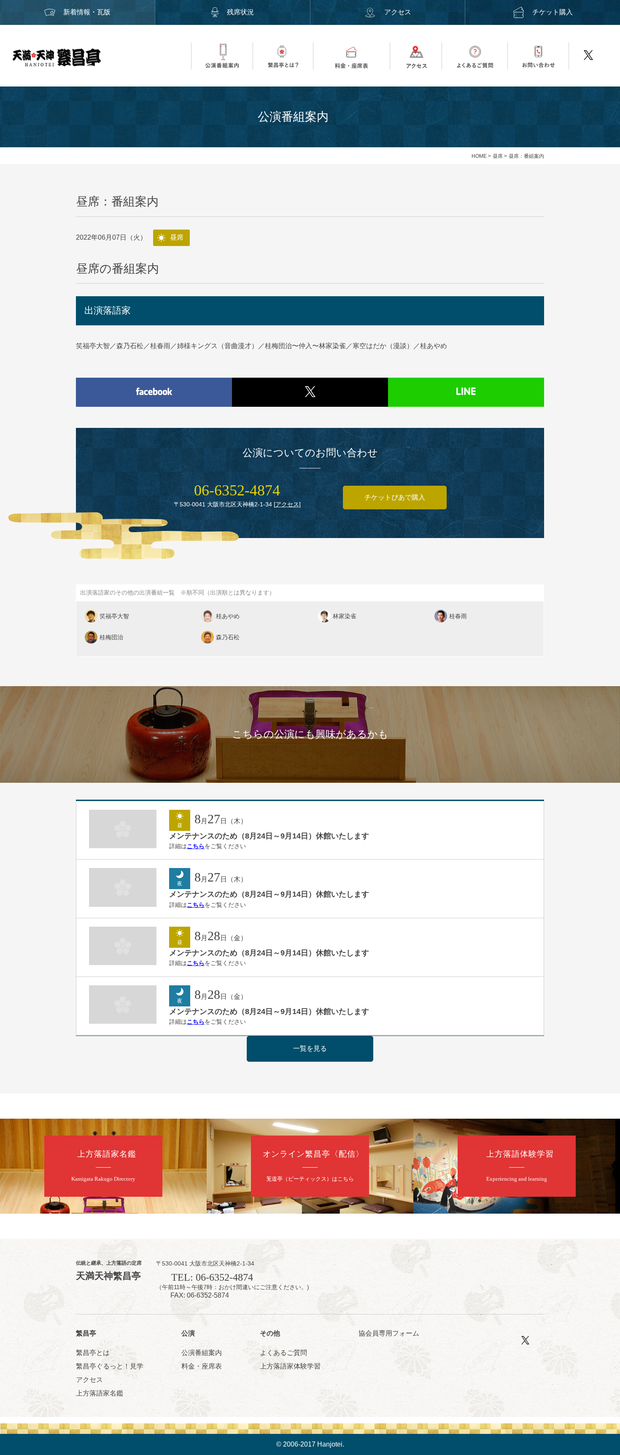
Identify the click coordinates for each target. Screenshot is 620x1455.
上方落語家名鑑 (99, 1393)
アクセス (397, 12)
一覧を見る (310, 1048)
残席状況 (240, 12)
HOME (479, 156)
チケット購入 (552, 12)
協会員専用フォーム (389, 1333)
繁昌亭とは (93, 1352)
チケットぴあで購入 (394, 497)
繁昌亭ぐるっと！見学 (109, 1366)
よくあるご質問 (283, 1352)
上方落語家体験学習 (290, 1366)
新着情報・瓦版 (87, 12)
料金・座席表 (201, 1366)
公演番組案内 (201, 1352)
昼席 (498, 156)
